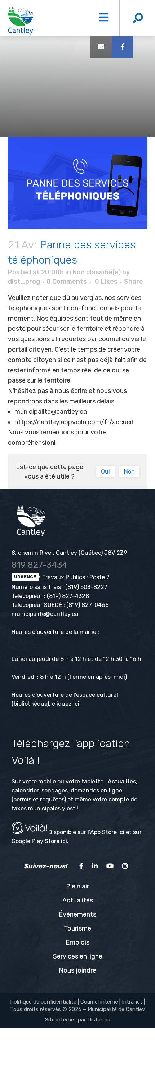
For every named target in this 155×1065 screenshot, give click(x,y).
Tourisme (77, 928)
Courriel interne (99, 1001)
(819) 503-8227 (86, 587)
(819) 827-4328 (68, 596)
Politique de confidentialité (43, 1001)
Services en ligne (77, 956)
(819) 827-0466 (87, 605)
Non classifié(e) (96, 272)
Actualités (77, 900)
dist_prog (24, 281)
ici (76, 703)
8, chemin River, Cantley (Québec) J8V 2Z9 (69, 552)
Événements (77, 914)
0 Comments (66, 281)
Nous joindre (77, 970)
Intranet (132, 1001)
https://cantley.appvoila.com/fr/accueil (73, 422)
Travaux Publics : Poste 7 (75, 577)
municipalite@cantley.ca (51, 412)
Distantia (98, 1019)
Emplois (77, 942)
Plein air (77, 886)
